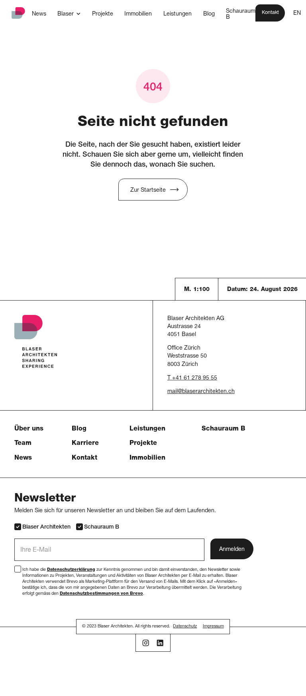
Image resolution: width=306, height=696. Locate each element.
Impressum (213, 626)
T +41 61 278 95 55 (192, 378)
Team (22, 443)
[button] (68, 14)
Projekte (143, 443)
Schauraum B (223, 429)
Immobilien (147, 458)
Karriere (85, 443)
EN (297, 13)
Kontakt (84, 458)
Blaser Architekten (46, 527)
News (23, 458)
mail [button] (172, 392)
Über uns (28, 429)
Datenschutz (185, 626)
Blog (79, 429)
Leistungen (147, 429)
